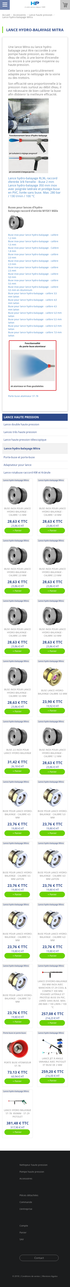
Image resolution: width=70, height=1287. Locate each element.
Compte (24, 1225)
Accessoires (26, 1178)
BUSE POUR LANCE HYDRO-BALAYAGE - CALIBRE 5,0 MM (52, 814)
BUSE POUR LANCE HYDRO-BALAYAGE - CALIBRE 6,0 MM (52, 937)
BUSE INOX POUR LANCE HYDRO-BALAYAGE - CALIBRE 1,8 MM (52, 511)
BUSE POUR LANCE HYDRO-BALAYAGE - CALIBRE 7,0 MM (17, 998)
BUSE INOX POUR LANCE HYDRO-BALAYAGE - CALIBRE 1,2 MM (52, 753)
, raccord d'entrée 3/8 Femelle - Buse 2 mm (32, 180)
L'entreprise (26, 1208)
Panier (23, 1232)
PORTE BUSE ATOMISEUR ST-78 (17, 1064)
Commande (26, 1202)
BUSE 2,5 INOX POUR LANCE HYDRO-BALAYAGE (17, 751)
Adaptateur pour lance (17, 465)
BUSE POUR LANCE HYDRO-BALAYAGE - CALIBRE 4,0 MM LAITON (52, 875)
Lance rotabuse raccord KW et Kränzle (27, 472)
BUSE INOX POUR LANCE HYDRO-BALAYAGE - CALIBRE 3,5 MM (17, 692)
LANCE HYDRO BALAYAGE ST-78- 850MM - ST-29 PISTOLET (17, 1113)
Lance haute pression (40, 15)
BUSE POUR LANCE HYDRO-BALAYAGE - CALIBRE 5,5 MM (17, 937)
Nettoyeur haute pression (34, 1165)
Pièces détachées (29, 1195)
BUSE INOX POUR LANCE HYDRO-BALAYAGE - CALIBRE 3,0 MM (52, 632)
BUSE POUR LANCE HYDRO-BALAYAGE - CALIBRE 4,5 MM (17, 814)
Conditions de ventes (30, 1276)
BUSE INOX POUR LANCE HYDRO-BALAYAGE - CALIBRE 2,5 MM (17, 632)
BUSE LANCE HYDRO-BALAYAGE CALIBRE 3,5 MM (52, 692)
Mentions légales (50, 1276)
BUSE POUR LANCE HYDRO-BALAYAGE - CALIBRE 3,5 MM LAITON (17, 875)
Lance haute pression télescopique (25, 439)
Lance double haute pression (21, 424)
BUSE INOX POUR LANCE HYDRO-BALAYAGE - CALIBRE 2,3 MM (52, 572)
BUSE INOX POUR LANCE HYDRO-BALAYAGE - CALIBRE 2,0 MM (17, 572)
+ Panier (17, 530)
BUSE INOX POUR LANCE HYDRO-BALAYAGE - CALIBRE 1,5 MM (17, 511)
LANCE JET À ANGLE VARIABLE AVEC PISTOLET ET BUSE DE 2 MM (52, 1061)
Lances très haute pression (20, 432)
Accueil (6, 15)
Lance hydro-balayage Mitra (22, 448)
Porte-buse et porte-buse (19, 457)
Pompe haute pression (32, 1171)
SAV (22, 1239)
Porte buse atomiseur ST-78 (23, 396)
